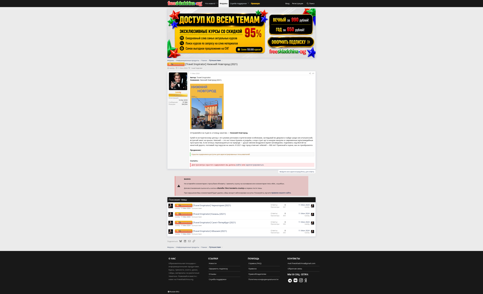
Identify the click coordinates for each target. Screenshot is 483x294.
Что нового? (210, 3)
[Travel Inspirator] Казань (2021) (209, 213)
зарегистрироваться (255, 165)
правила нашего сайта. (281, 193)
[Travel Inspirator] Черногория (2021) (212, 205)
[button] (216, 3)
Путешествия (197, 208)
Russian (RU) (174, 291)
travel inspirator (197, 68)
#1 (313, 73)
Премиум (255, 3)
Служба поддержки (238, 3)
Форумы (224, 3)
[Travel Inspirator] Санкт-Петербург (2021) (214, 222)
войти (238, 165)
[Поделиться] (310, 73)
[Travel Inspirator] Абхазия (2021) (210, 231)
